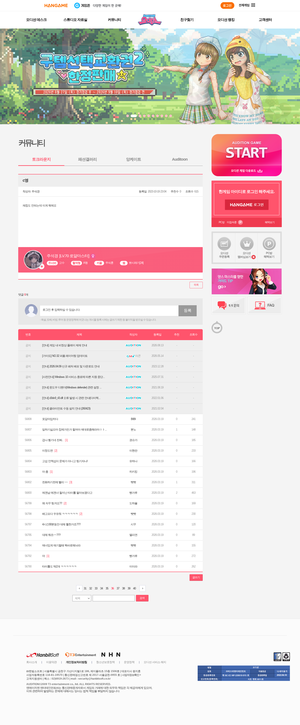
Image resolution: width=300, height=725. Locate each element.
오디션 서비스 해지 (155, 662)
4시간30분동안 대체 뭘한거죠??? (61, 524)
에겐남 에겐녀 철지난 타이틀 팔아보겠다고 (67, 492)
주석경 (36, 191)
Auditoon (180, 159)
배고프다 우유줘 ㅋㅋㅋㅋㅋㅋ (62, 513)
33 (96, 588)
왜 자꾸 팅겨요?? (54, 503)
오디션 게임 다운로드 (246, 170)
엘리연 (133, 535)
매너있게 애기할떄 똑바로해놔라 (61, 545)
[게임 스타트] (246, 149)
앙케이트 (133, 159)
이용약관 (51, 662)
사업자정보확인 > (131, 675)
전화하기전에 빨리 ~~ (57, 482)
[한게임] (56, 5)
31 (85, 588)
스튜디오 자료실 (75, 20)
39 (129, 588)
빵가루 (133, 492)
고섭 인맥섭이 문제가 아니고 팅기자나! (65, 461)
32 (90, 588)
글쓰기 (196, 577)
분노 (133, 429)
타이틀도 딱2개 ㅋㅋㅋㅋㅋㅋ (59, 566)
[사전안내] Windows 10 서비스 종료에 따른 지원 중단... (73, 377)
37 (118, 588)
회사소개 (31, 662)
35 (107, 588)
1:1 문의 (228, 305)
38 (123, 588)
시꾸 (133, 524)
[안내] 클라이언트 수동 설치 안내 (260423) (66, 408)
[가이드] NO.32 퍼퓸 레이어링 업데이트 (64, 355)
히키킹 (133, 471)
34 (101, 588)
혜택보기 (270, 222)
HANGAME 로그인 (247, 204)
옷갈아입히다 (50, 419)
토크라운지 (41, 159)
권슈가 (133, 440)
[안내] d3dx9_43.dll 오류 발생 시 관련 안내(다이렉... (71, 398)
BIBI (133, 419)
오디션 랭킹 (226, 20)
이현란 (133, 450)
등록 (187, 310)
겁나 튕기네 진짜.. (55, 440)
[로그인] (227, 5)
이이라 (133, 566)
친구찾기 (186, 20)
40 (134, 588)
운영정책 (129, 662)
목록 (196, 284)
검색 (142, 597)
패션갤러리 (87, 159)
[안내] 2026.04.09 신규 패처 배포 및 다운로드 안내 (70, 366)
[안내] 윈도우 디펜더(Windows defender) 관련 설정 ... (71, 387)
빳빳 (133, 482)
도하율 (133, 503)
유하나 (133, 461)
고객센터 (265, 20)
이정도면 (49, 450)
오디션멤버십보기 (244, 254)
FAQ (265, 305)
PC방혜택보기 (269, 254)
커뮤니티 (114, 20)
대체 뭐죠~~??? (51, 535)
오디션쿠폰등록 (224, 254)
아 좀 (47, 471)
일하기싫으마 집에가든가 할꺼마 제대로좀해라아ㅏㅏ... (74, 429)
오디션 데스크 (36, 20)
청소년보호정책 (105, 662)
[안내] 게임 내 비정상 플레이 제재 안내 (64, 345)
